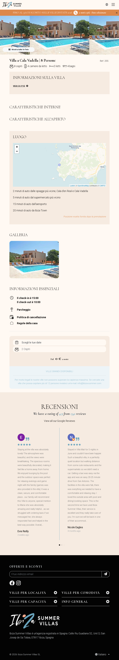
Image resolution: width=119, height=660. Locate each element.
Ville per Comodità (81, 593)
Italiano (102, 654)
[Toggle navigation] (113, 4)
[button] (59, 52)
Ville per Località (27, 593)
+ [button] (17, 147)
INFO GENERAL (75, 602)
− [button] (17, 151)
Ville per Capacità (27, 602)
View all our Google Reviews (59, 420)
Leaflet (72, 185)
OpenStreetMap (83, 185)
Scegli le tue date (31, 342)
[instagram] (18, 584)
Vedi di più (19, 86)
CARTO (102, 185)
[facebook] (12, 584)
